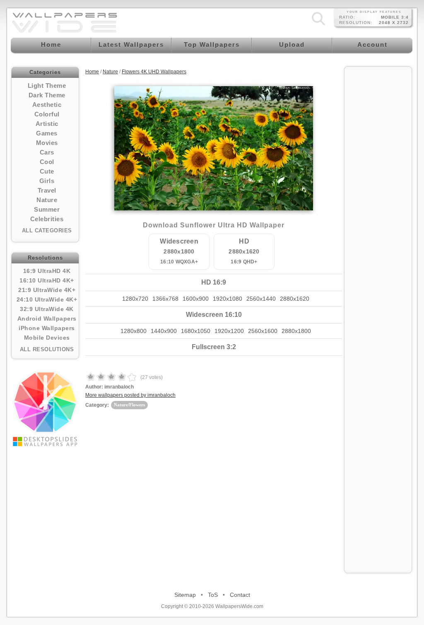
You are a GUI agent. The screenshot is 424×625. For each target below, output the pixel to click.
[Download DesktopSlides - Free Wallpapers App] (45, 408)
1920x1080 (227, 298)
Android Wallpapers (47, 318)
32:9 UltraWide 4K (47, 309)
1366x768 (165, 298)
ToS (213, 594)
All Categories (47, 230)
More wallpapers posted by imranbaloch (130, 395)
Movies (47, 142)
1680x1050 (195, 331)
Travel (47, 190)
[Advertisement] (378, 195)
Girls (47, 180)
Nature (46, 199)
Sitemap (185, 594)
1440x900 (164, 331)
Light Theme (47, 85)
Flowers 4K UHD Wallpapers (154, 72)
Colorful (47, 114)
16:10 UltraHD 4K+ (46, 280)
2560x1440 (261, 298)
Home (92, 72)
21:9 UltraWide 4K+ (46, 290)
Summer (47, 209)
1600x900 (196, 298)
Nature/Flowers (129, 404)
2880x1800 (296, 331)
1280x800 (133, 331)
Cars (47, 152)
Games (47, 133)
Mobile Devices (47, 337)
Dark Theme (47, 95)
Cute (47, 171)
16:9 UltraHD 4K (47, 271)
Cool (47, 161)
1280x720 (135, 298)
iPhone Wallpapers (47, 328)
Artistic (47, 123)
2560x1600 (262, 331)
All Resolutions (47, 349)
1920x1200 (229, 331)
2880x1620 (294, 298)
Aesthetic (47, 104)
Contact (240, 594)
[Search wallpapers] (318, 25)
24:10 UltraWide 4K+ (47, 299)
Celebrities (47, 218)
